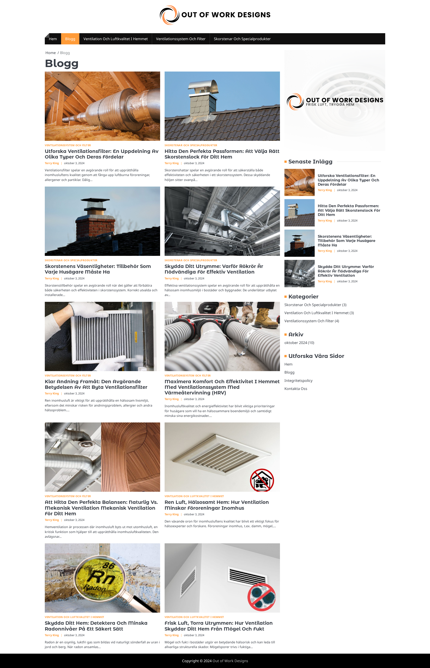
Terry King (52, 163)
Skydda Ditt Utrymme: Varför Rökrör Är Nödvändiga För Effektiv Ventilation (214, 269)
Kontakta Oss (295, 388)
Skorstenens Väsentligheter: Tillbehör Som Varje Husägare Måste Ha (98, 269)
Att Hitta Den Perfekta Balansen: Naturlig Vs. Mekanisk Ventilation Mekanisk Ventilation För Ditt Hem (101, 507)
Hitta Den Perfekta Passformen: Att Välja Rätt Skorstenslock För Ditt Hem (222, 154)
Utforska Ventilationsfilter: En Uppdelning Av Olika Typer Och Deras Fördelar (102, 154)
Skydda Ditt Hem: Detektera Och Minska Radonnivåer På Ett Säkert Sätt (96, 625)
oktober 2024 (295, 342)
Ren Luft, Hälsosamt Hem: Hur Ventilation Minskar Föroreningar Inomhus (217, 505)
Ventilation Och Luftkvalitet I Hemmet (116, 38)
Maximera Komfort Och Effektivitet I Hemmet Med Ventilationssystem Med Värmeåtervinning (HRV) (222, 387)
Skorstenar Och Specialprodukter (242, 38)
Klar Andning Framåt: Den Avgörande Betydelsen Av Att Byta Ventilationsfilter (96, 384)
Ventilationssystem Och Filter (181, 38)
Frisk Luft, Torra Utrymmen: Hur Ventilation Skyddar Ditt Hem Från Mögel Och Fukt (219, 625)
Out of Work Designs (230, 660)
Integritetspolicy (298, 380)
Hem (53, 38)
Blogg (70, 38)
